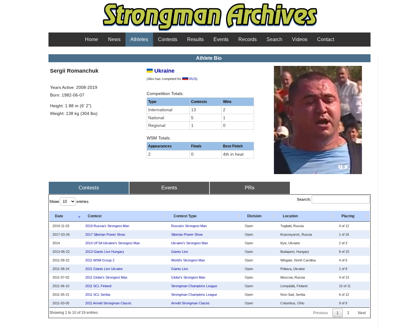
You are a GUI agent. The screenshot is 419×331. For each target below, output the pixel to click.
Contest (95, 216)
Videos (299, 39)
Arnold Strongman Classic (190, 303)
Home (91, 39)
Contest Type (185, 216)
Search (274, 39)
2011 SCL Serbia (97, 294)
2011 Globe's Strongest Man (106, 277)
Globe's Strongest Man (188, 277)
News (114, 39)
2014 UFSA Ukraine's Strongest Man (112, 243)
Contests (167, 39)
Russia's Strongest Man (189, 226)
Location (290, 216)
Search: (304, 199)
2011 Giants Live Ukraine (104, 269)
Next (362, 313)
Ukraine (164, 71)
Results (195, 39)
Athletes (139, 39)
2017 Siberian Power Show (105, 234)
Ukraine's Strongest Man (189, 243)
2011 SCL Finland (98, 286)
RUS (192, 79)
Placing (347, 216)
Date (59, 216)
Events (221, 39)
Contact (325, 39)
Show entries (69, 202)
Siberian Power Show (187, 234)
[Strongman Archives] (209, 30)
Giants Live (179, 251)
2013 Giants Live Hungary (104, 251)
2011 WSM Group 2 (99, 260)
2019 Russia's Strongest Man (107, 226)
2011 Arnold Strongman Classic (108, 303)
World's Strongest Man (188, 260)
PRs (250, 188)
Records (247, 39)
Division (254, 216)
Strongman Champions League (194, 286)
